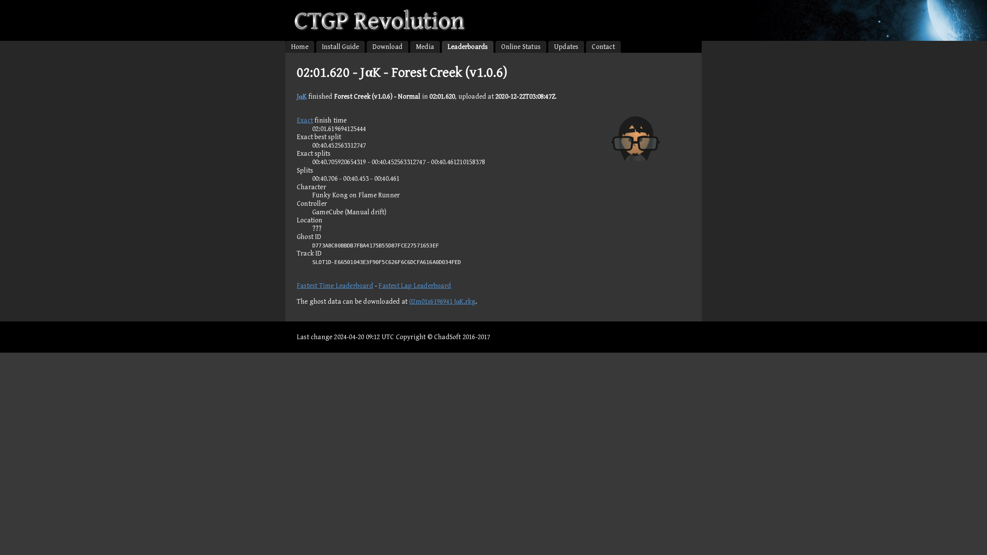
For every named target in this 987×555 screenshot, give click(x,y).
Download (387, 47)
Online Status (521, 47)
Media (425, 47)
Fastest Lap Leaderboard (415, 286)
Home (299, 47)
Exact (305, 120)
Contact (603, 47)
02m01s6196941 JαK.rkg (442, 302)
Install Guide (340, 47)
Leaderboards (468, 47)
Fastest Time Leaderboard (335, 286)
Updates (566, 47)
